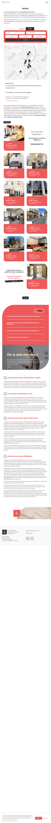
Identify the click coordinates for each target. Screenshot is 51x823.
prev (5, 139)
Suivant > (25, 297)
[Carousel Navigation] (6, 139)
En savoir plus (5, 820)
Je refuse (45, 818)
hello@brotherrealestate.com (33, 530)
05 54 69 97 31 (29, 533)
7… (33, 294)
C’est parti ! (25, 40)
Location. (21, 29)
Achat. (30, 29)
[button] (29, 61)
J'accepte (38, 818)
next (8, 139)
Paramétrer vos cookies (13, 820)
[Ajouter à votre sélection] (5, 126)
